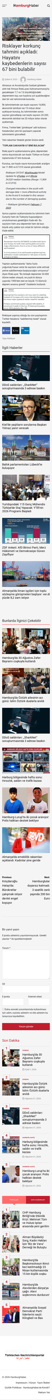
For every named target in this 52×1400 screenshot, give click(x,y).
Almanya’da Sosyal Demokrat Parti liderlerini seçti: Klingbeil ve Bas (34, 1313)
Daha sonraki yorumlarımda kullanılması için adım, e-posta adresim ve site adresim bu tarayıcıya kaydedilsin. (25, 1013)
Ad (3, 984)
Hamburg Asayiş (28, 1137)
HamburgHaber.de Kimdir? (36, 1387)
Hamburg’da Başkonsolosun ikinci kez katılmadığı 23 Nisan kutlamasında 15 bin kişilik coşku (35, 1267)
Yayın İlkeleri (43, 1382)
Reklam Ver (44, 1392)
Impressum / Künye (26, 1382)
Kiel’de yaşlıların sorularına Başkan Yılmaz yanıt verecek (24, 426)
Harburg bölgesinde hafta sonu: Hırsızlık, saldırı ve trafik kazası (22, 779)
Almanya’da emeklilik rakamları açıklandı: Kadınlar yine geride (22, 858)
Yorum (6, 948)
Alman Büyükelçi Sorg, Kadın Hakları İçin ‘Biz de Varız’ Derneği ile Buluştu (34, 1242)
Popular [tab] (14, 1200)
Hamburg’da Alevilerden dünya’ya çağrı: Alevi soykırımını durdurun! (35, 1290)
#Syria (33, 176)
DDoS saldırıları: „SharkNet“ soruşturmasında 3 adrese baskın (23, 386)
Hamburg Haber (34, 79)
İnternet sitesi (35, 996)
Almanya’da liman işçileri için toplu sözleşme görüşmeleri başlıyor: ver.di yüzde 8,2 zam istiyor (26, 594)
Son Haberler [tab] (38, 1200)
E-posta (6, 996)
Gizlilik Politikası (13, 1387)
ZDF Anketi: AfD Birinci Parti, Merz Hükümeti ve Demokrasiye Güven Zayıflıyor (24, 551)
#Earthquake (31, 172)
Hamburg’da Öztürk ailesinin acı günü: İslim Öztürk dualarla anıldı (23, 699)
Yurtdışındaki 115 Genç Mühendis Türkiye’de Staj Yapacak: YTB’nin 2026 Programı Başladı (23, 508)
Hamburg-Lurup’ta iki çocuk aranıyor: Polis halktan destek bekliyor (25, 818)
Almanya (25, 1108)
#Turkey (21, 176)
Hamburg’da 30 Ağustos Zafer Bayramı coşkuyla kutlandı (21, 659)
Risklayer (11, 338)
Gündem (25, 1050)
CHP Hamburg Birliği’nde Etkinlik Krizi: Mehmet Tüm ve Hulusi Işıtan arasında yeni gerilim (35, 1219)
